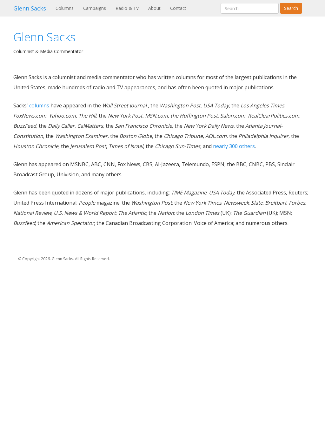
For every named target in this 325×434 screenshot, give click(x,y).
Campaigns (94, 8)
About (154, 8)
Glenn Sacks (29, 8)
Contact (178, 8)
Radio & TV (127, 8)
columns (39, 105)
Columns (67, 8)
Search (291, 8)
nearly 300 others (234, 146)
